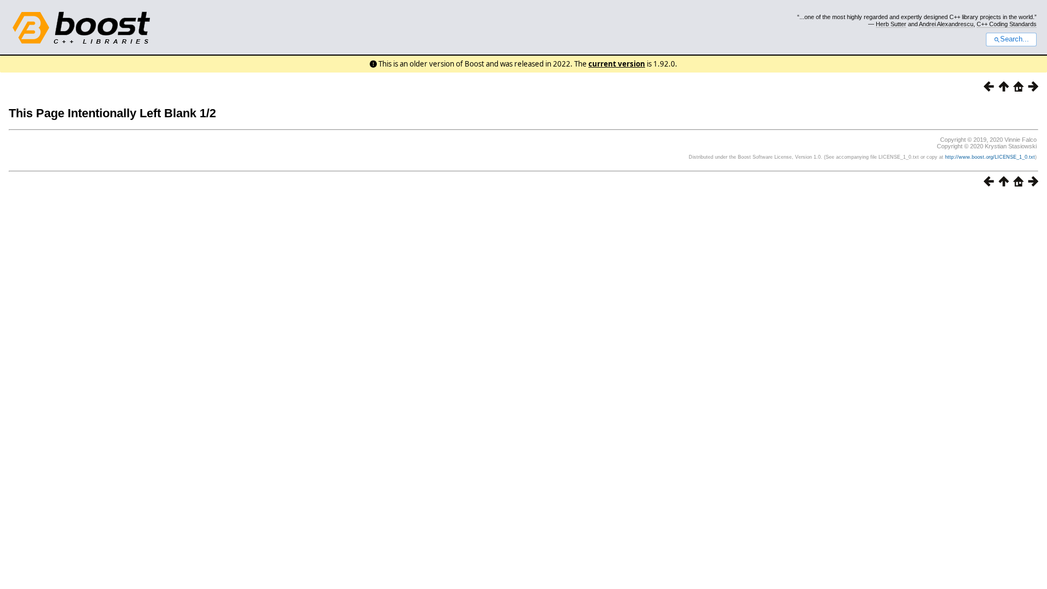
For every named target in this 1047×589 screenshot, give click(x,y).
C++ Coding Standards (1007, 24)
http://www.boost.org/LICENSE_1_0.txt (990, 157)
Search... (1014, 39)
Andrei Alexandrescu (946, 24)
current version (616, 64)
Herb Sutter (891, 24)
